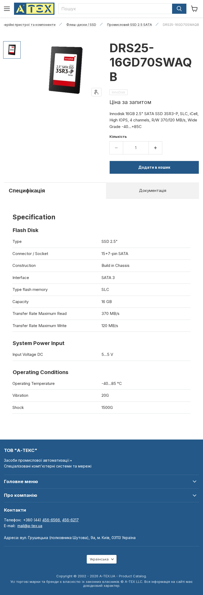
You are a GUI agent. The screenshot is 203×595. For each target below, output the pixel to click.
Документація (152, 190)
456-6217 (70, 520)
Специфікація (27, 190)
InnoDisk (118, 92)
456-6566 (51, 520)
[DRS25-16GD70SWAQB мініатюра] (11, 49)
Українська (99, 559)
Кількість (118, 137)
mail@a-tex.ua (29, 525)
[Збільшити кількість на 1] (155, 147)
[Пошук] (179, 9)
